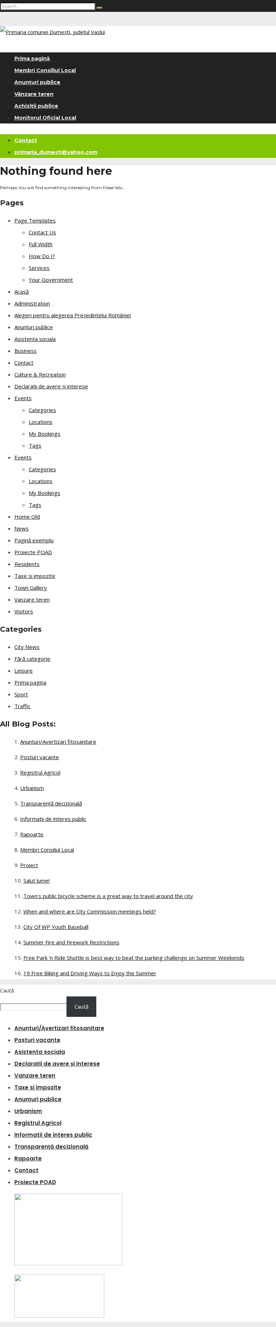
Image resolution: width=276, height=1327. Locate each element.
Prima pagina (30, 682)
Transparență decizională (51, 803)
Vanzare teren (32, 599)
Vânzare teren (34, 94)
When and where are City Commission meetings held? (89, 911)
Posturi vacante (39, 757)
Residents (27, 563)
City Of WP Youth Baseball (55, 926)
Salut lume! (36, 880)
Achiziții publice (36, 106)
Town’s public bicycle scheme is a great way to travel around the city (108, 896)
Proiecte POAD (33, 552)
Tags (35, 445)
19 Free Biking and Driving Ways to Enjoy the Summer (89, 973)
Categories (42, 409)
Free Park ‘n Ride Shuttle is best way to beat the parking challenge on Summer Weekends (133, 957)
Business (25, 350)
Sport (21, 694)
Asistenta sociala (35, 338)
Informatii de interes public (53, 818)
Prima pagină (32, 58)
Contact (25, 140)
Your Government (51, 279)
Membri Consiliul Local (45, 70)
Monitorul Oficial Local (45, 118)
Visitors (23, 611)
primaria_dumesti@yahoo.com (55, 152)
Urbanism (32, 787)
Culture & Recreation (40, 374)
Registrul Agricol (40, 772)
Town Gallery (30, 587)
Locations (40, 421)
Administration (32, 303)
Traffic (22, 706)
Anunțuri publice (37, 82)
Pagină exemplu (34, 540)
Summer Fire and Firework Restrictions (71, 942)
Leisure (23, 670)
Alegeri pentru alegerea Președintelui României (72, 315)
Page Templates (35, 220)
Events (23, 398)
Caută (7, 990)
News (21, 528)
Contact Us (42, 232)
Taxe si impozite (34, 575)
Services (39, 267)
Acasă (21, 291)
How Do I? (42, 256)
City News (27, 646)
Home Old (27, 516)
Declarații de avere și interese (51, 386)
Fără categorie (32, 658)
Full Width (40, 244)
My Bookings (44, 433)
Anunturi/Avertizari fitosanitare (58, 741)
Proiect (29, 865)
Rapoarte (31, 834)
